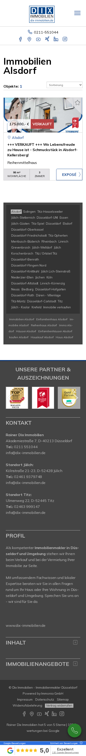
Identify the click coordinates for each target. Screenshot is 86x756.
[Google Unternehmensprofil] (29, 39)
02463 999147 (27, 506)
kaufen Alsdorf (18, 337)
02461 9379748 (28, 476)
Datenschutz (44, 699)
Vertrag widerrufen (59, 705)
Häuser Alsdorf (26, 331)
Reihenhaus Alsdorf (44, 325)
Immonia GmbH (52, 693)
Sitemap (63, 699)
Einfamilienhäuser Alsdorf (55, 331)
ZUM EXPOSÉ (69, 174)
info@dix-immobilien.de (25, 452)
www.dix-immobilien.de (25, 625)
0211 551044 (25, 446)
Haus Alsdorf (64, 337)
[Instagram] (65, 39)
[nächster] (75, 398)
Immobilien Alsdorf (21, 319)
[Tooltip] (80, 743)
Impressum (25, 699)
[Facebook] (20, 39)
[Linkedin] (56, 39)
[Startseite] (43, 13)
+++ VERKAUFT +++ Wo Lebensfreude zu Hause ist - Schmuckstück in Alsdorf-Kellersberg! (42, 149)
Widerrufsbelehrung (27, 705)
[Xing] (47, 39)
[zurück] (11, 398)
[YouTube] (38, 39)
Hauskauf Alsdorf (42, 337)
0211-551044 (46, 32)
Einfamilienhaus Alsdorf (51, 319)
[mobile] (77, 13)
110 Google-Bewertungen (65, 752)
